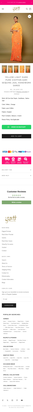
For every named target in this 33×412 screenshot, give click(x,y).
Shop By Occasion (7, 244)
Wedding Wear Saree (8, 366)
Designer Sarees (11, 321)
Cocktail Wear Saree (23, 325)
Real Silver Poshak (7, 234)
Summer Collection (15, 349)
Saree (4, 321)
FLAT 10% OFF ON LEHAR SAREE (19, 2)
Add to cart (16, 136)
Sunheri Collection (18, 377)
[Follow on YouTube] (22, 400)
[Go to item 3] (16, 69)
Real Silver (22, 351)
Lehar (28, 349)
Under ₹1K (5, 357)
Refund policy (6, 276)
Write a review (16, 202)
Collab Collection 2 (17, 388)
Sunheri (4, 247)
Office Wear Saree (9, 327)
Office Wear (21, 368)
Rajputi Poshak (6, 231)
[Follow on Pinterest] (17, 400)
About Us (4, 263)
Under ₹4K (26, 357)
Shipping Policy (6, 269)
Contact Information (8, 279)
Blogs (3, 282)
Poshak (5, 340)
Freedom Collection (7, 377)
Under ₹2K (12, 357)
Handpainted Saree (7, 331)
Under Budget (15, 359)
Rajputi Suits (6, 342)
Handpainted (8, 351)
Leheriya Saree (17, 331)
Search (4, 260)
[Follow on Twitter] (7, 400)
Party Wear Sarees (19, 327)
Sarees (4, 237)
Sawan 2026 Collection (15, 381)
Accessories (15, 351)
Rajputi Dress (14, 342)
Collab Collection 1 (7, 388)
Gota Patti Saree (21, 329)
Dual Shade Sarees (15, 323)
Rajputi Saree (21, 321)
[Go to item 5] (27, 69)
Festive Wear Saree (12, 325)
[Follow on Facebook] (3, 400)
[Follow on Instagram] (12, 400)
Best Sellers (6, 349)
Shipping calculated (22, 91)
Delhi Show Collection (17, 379)
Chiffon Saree (13, 329)
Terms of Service (7, 266)
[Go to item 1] (4, 69)
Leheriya (23, 349)
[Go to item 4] (22, 69)
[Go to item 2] (10, 69)
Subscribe (8, 305)
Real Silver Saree (7, 241)
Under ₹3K (19, 357)
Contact (4, 250)
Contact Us (5, 273)
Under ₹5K (7, 359)
